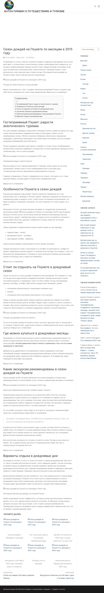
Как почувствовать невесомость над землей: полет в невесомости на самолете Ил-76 (88, 230)
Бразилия (86, 201)
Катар (82, 110)
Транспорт (86, 159)
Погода (85, 84)
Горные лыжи (85, 70)
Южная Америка (87, 196)
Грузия (83, 75)
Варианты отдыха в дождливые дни (29, 116)
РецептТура (87, 192)
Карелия (85, 138)
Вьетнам (83, 61)
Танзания (84, 178)
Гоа (83, 93)
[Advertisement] (52, 28)
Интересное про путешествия (86, 104)
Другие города (88, 133)
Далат (84, 65)
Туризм (83, 187)
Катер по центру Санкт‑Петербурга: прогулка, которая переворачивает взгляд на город (89, 258)
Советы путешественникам (88, 148)
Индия (83, 89)
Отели (84, 98)
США (82, 164)
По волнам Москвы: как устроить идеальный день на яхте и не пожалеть (90, 272)
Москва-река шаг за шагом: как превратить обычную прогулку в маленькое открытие (89, 244)
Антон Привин (10, 57)
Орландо (85, 168)
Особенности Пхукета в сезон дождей (30, 106)
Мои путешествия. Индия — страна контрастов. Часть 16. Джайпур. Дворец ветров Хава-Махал (89, 353)
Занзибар (86, 182)
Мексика (83, 119)
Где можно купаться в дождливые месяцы (32, 111)
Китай (82, 114)
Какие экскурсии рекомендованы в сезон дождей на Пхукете (39, 114)
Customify (61, 589)
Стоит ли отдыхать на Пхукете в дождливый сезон (35, 109)
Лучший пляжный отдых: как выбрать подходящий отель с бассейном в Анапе (90, 216)
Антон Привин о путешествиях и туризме (34, 11)
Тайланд (31, 57)
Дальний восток (89, 128)
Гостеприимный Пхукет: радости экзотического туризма (37, 104)
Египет (83, 79)
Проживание (87, 154)
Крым (84, 142)
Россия (83, 124)
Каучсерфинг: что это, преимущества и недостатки (89, 330)
